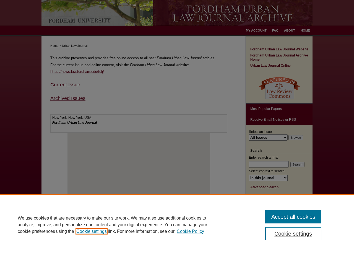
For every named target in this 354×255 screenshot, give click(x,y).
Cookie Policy (190, 231)
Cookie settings (91, 231)
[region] (177, 224)
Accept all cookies (293, 217)
